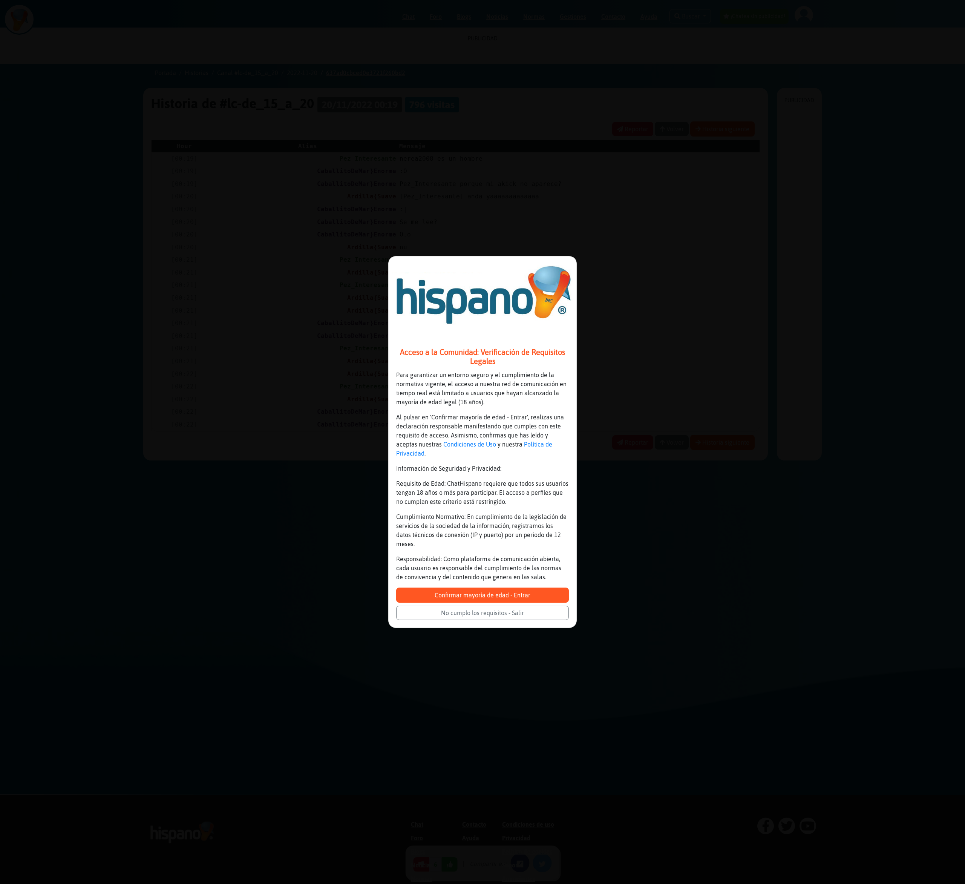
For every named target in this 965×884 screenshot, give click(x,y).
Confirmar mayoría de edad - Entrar (482, 595)
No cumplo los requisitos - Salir (482, 612)
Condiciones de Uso (469, 444)
